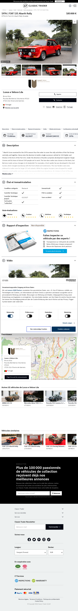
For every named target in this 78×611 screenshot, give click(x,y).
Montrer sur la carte (12, 108)
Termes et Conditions (36, 599)
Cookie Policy (39, 601)
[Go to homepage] (35, 5)
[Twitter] (34, 539)
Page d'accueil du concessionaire (17, 377)
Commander (53, 527)
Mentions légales (23, 599)
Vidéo (45, 129)
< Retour (4, 10)
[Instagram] (44, 539)
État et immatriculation (18, 129)
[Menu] (70, 6)
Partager (70, 107)
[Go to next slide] (76, 42)
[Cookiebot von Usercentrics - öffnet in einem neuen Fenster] (67, 280)
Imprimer (59, 107)
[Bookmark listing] (74, 22)
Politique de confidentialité (51, 599)
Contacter (59, 100)
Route (71, 340)
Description (5, 129)
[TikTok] (48, 539)
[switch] (29, 316)
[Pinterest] (39, 539)
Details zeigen (67, 323)
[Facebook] (29, 539)
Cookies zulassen (64, 329)
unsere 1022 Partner (15, 290)
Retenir (48, 107)
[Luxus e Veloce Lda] (39, 83)
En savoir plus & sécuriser (53, 251)
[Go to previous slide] (2, 42)
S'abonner (56, 493)
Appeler (59, 94)
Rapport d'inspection (34, 129)
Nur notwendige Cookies (38, 329)
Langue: (18, 547)
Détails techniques (55, 129)
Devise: (51, 547)
